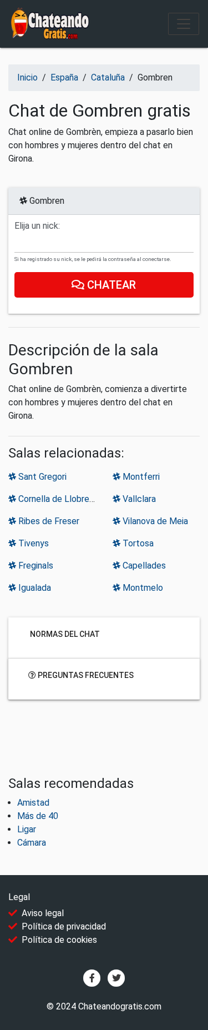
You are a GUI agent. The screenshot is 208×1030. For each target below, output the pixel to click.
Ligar (26, 829)
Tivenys (32, 543)
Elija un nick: (37, 226)
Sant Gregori (41, 476)
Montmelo (141, 587)
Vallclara (138, 499)
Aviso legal (43, 913)
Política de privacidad (64, 926)
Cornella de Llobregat (59, 499)
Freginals (34, 565)
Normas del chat (64, 634)
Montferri (140, 476)
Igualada (33, 587)
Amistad (33, 802)
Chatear (110, 285)
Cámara (31, 842)
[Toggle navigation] (183, 24)
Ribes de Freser (47, 521)
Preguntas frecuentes (85, 675)
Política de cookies (59, 939)
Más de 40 (37, 816)
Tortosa (137, 543)
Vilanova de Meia (154, 521)
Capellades (143, 565)
